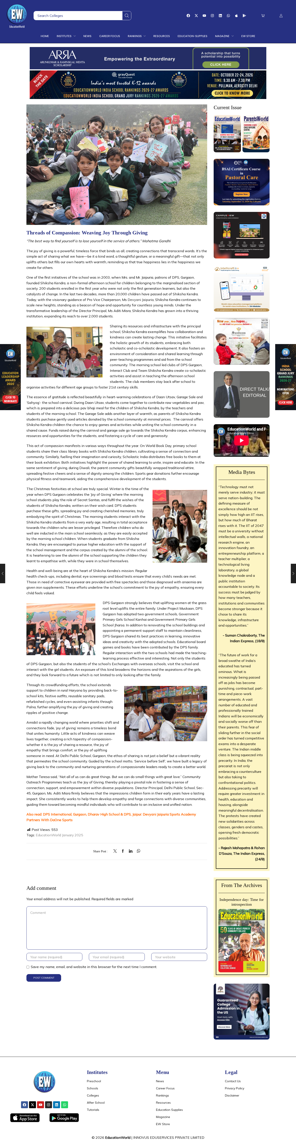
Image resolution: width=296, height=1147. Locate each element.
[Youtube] (204, 15)
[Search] (126, 15)
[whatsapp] (137, 851)
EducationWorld (117, 1137)
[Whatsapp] (228, 15)
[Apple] (236, 15)
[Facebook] (188, 15)
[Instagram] (212, 15)
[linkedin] (131, 851)
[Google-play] (244, 15)
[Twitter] (116, 851)
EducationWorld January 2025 (59, 835)
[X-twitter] (196, 15)
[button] (263, 15)
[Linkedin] (220, 15)
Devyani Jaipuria (141, 299)
